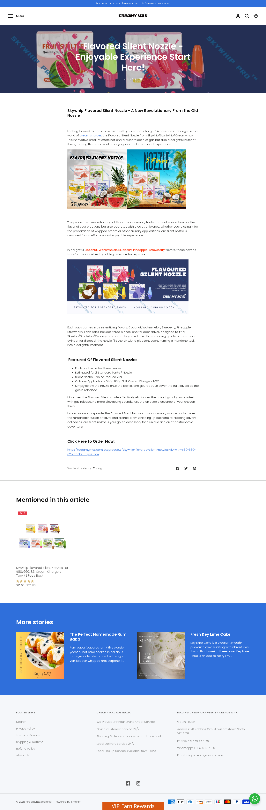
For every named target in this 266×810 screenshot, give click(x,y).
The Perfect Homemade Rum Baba (98, 637)
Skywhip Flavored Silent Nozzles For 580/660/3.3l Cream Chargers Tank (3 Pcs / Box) (42, 572)
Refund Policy (25, 748)
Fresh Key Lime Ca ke (210, 634)
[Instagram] (138, 783)
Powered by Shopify (67, 802)
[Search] (247, 16)
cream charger (90, 135)
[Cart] (256, 16)
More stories (34, 622)
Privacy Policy (25, 728)
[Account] (238, 16)
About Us (22, 755)
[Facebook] (127, 783)
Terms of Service (28, 735)
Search (21, 722)
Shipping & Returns (29, 742)
